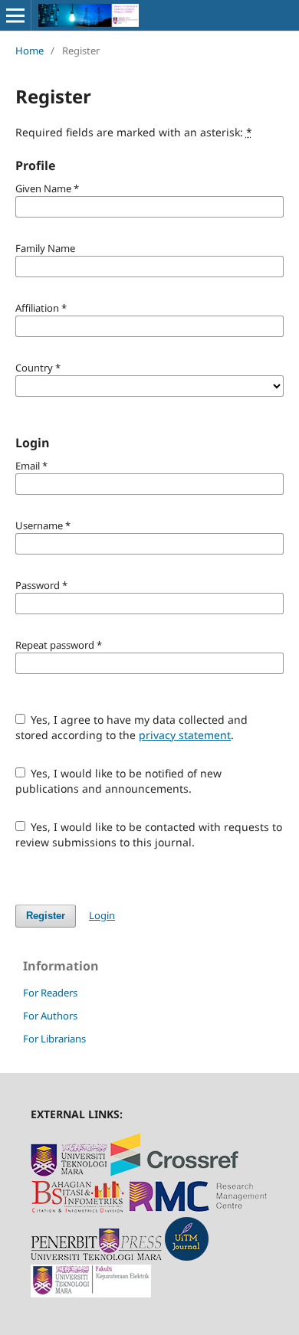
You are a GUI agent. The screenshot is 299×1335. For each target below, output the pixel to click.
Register (45, 915)
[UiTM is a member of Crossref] (174, 1172)
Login (102, 915)
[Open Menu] (15, 15)
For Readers (50, 993)
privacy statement (185, 735)
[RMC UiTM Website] (198, 1209)
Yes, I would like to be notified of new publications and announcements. (118, 781)
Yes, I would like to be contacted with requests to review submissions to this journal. (149, 834)
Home (29, 50)
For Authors (50, 1016)
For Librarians (54, 1038)
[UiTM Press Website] (96, 1256)
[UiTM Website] (69, 1172)
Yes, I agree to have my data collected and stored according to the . (131, 727)
